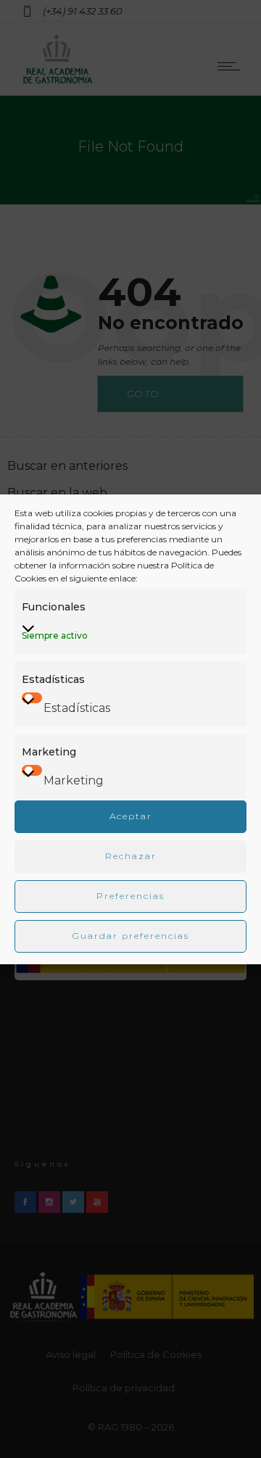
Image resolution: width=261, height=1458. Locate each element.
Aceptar (130, 816)
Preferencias (130, 895)
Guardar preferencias (130, 935)
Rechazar (131, 855)
